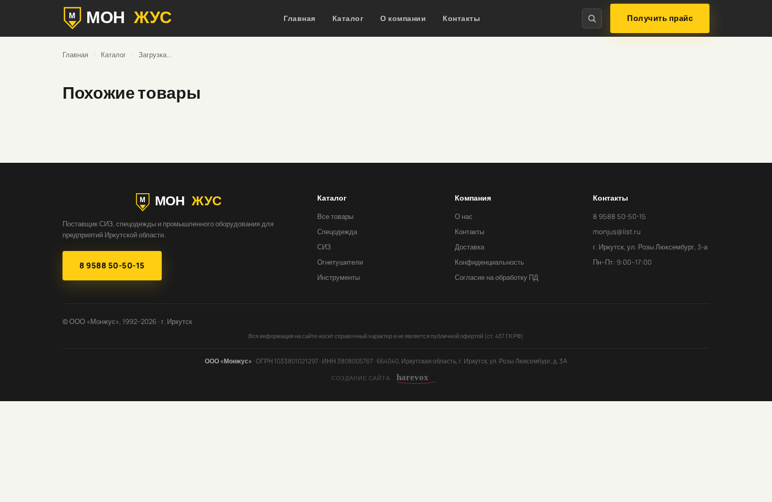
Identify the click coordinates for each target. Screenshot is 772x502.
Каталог (348, 18)
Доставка (469, 247)
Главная (300, 18)
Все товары (335, 216)
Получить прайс (660, 18)
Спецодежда (337, 231)
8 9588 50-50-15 (112, 265)
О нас (464, 216)
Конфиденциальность (489, 262)
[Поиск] (592, 18)
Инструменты (338, 277)
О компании (403, 18)
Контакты (461, 18)
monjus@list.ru (617, 231)
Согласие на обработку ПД (496, 277)
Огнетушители (340, 262)
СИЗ (324, 247)
